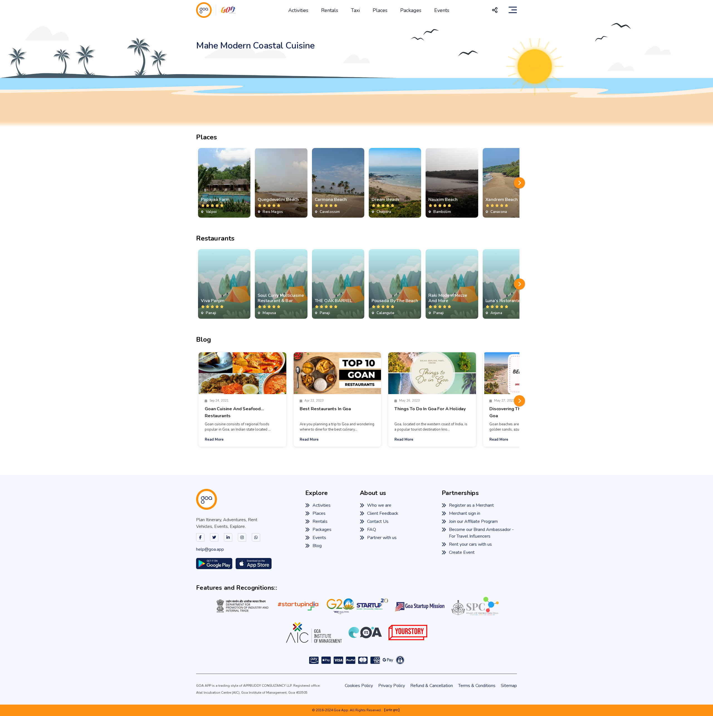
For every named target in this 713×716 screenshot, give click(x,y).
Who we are (379, 505)
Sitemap (509, 686)
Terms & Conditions (476, 686)
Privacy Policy (391, 686)
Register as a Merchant (471, 505)
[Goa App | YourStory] (408, 632)
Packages (410, 10)
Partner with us (382, 538)
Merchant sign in (464, 513)
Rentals (329, 10)
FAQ (371, 529)
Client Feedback (382, 513)
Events (441, 10)
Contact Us (378, 521)
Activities (298, 10)
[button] (519, 183)
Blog (317, 546)
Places (380, 10)
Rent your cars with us (470, 544)
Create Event (462, 552)
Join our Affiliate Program (473, 521)
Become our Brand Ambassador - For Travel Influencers (481, 532)
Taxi (355, 10)
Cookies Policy (359, 686)
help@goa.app (210, 549)
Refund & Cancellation (431, 686)
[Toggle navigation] (513, 10)
